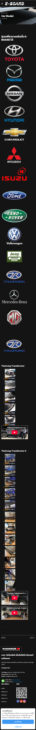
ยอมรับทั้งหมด (18, 721)
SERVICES (4, 695)
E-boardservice (17, 682)
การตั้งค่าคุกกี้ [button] (18, 726)
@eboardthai (16, 680)
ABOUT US (4, 698)
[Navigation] (2, 3)
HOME (3, 688)
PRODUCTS (4, 692)
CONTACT (4, 702)
